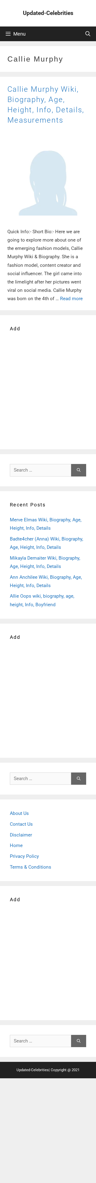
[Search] (78, 470)
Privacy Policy (24, 856)
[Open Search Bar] (88, 33)
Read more (71, 298)
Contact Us (21, 824)
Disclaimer (21, 835)
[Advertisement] (48, 389)
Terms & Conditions (30, 867)
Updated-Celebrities (48, 13)
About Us (19, 813)
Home (16, 845)
